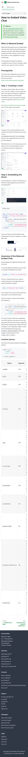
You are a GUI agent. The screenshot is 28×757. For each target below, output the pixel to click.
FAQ (2, 704)
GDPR (3, 737)
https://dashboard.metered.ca (14, 105)
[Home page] (2, 7)
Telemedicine (5, 664)
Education (4, 656)
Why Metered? (5, 654)
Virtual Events (5, 661)
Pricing (3, 699)
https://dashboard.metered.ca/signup (12, 80)
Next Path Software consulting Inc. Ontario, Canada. (7, 643)
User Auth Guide (6, 720)
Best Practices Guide (7, 728)
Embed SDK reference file (15, 29)
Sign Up (3, 709)
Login (3, 706)
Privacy (3, 739)
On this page (6, 13)
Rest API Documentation (8, 725)
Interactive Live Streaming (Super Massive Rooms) (13, 686)
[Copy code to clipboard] (25, 212)
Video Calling (5, 675)
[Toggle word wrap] (22, 212)
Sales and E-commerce (8, 666)
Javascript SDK (5, 723)
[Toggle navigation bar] (2, 2)
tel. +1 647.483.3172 (7, 639)
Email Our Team (6, 636)
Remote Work (5, 659)
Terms (3, 742)
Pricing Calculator (6, 697)
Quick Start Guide (6, 718)
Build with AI (10, 37)
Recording (4, 680)
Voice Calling (5, 678)
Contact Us (4, 701)
